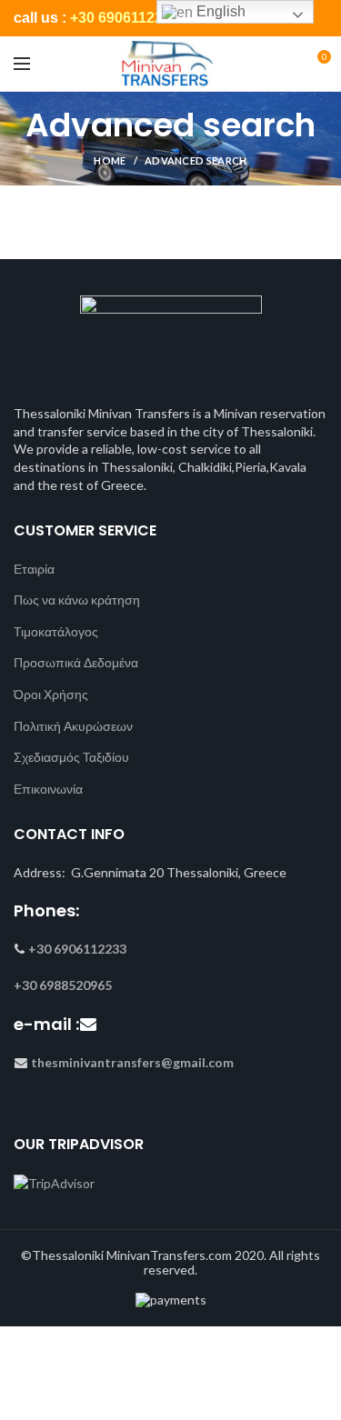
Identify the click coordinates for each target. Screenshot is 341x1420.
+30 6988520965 (63, 985)
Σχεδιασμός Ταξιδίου (71, 757)
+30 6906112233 (124, 17)
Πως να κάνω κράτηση (77, 599)
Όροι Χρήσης (51, 694)
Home (109, 160)
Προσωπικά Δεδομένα (76, 662)
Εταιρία (34, 568)
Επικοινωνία (48, 788)
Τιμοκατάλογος (56, 631)
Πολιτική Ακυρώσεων (73, 726)
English (219, 11)
